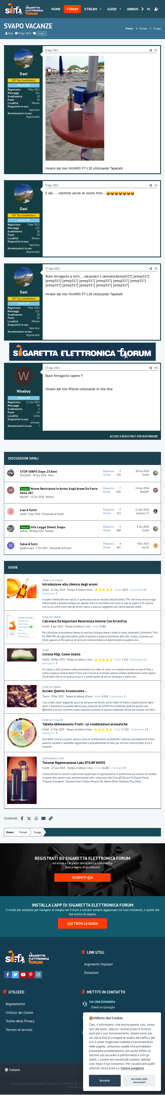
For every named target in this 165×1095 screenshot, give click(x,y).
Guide (112, 9)
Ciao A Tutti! (28, 510)
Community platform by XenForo (44, 1083)
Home (55, 9)
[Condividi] (157, 580)
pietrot (23, 531)
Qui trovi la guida (82, 923)
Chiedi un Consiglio (103, 1007)
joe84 (23, 514)
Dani (10, 33)
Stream (90, 9)
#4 (156, 368)
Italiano (14, 1070)
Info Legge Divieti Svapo (48, 527)
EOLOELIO (25, 475)
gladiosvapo (27, 548)
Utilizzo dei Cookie (19, 1012)
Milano (36, 103)
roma (37, 416)
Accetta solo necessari (139, 1080)
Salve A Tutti (28, 544)
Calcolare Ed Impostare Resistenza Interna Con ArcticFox (84, 621)
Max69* (24, 497)
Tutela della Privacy (20, 1021)
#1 (156, 50)
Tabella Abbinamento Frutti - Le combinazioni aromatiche (85, 724)
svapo (41, 33)
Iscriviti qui (82, 877)
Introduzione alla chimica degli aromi (69, 584)
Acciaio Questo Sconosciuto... (64, 691)
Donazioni (91, 972)
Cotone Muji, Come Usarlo (61, 654)
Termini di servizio (19, 1029)
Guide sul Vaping (51, 617)
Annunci (134, 9)
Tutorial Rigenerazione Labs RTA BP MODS (73, 762)
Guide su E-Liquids (52, 580)
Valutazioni (48, 593)
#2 (156, 185)
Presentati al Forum (53, 514)
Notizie (50, 497)
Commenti (117, 768)
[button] (101, 9)
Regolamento (15, 1004)
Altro (51, 475)
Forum (72, 9)
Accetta (105, 1080)
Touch (45, 696)
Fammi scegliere (132, 1068)
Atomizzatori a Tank (53, 758)
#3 (156, 268)
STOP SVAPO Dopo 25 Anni (38, 471)
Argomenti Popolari (98, 964)
